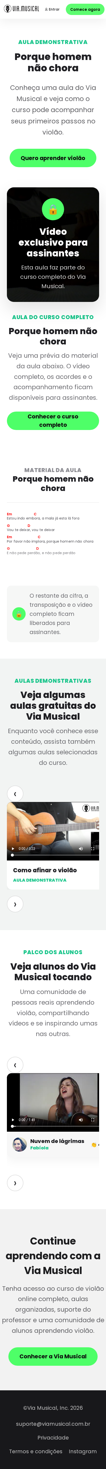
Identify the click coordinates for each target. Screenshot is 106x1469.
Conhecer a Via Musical (53, 1356)
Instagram (83, 1451)
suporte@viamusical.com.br (53, 1423)
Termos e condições (35, 1451)
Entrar (54, 9)
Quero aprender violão (53, 158)
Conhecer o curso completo (53, 421)
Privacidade (53, 1437)
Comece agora (85, 9)
